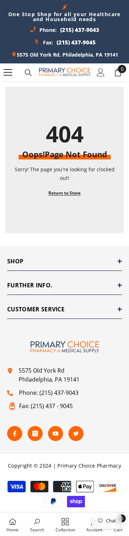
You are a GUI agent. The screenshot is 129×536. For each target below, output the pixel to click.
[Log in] (101, 72)
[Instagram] (35, 433)
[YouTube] (55, 433)
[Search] (28, 72)
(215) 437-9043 (58, 393)
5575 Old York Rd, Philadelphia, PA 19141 (67, 54)
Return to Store (64, 193)
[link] (37, 525)
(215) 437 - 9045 (52, 406)
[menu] (8, 72)
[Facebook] (14, 433)
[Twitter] (75, 433)
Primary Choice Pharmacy (89, 465)
